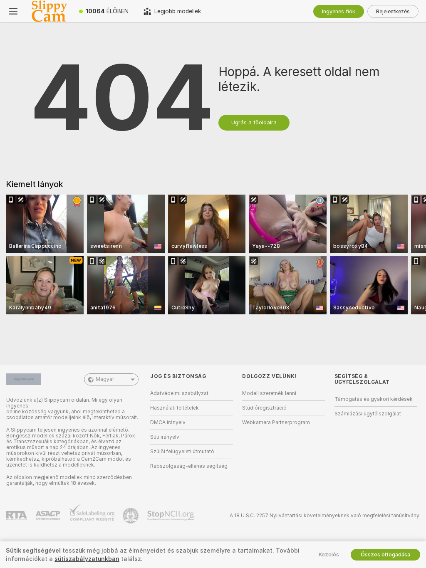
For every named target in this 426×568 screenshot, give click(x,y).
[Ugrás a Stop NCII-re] (171, 516)
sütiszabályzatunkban (86, 559)
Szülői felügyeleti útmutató (182, 451)
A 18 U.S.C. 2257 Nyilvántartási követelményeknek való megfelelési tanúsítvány (324, 516)
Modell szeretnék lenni (269, 393)
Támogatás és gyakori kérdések (373, 399)
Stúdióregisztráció (264, 408)
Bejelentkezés (393, 11)
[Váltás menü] (13, 11)
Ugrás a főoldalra (254, 122)
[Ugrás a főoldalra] (49, 11)
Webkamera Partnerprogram (276, 422)
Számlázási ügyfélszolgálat (367, 414)
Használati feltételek (174, 408)
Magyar (105, 379)
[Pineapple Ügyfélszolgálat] (131, 516)
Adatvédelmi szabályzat (179, 393)
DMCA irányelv (168, 422)
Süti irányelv (164, 437)
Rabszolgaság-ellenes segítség (189, 466)
